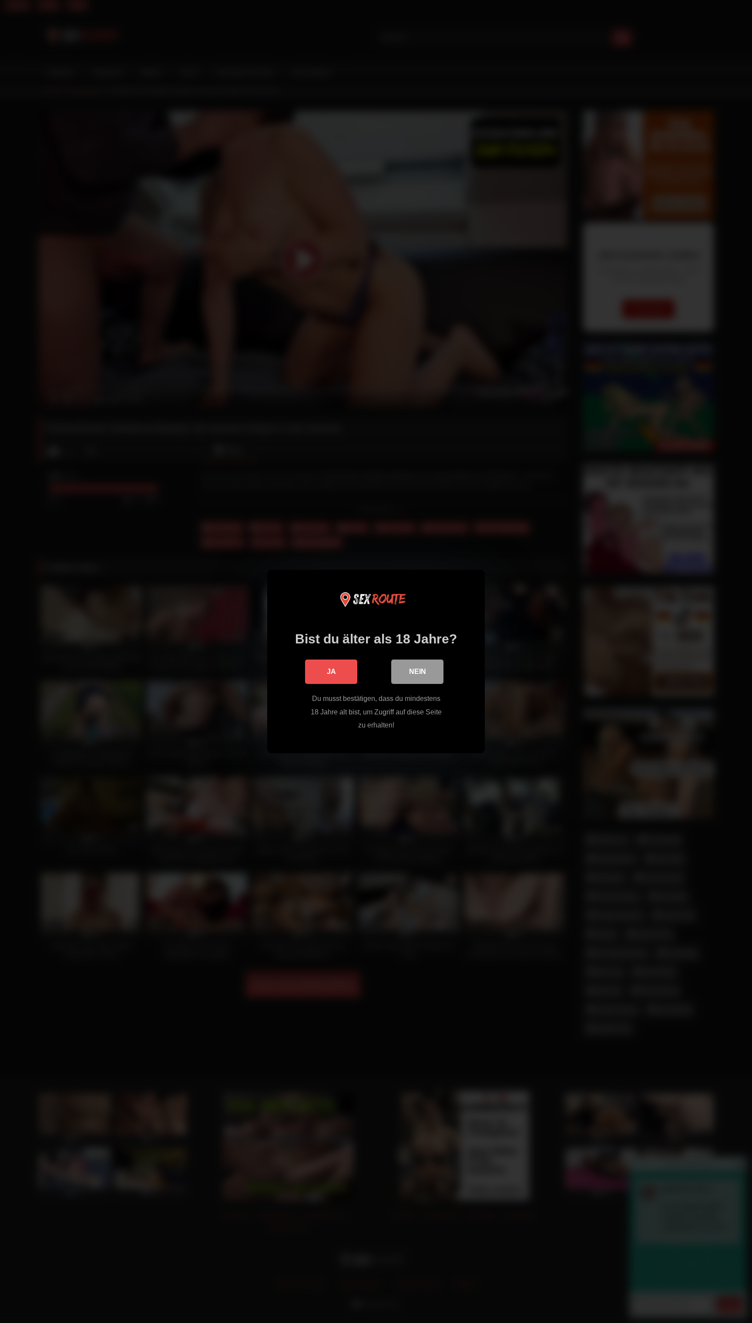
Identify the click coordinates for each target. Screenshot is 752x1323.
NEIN (417, 671)
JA (331, 671)
